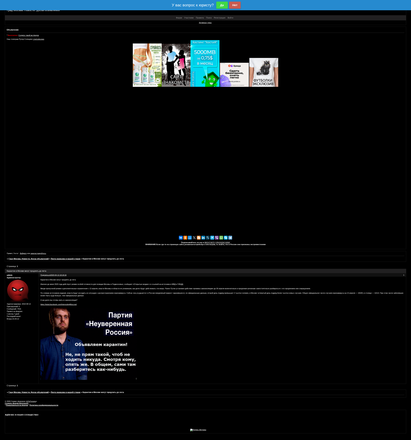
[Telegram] (230, 238)
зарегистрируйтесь (38, 253)
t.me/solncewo (38, 39)
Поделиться (45, 275)
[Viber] (217, 238)
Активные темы (205, 23)
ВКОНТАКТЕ (210, 242)
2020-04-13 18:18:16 (58, 275)
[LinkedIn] (203, 238)
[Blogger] (199, 238)
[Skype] (226, 238)
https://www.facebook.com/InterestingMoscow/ (58, 304)
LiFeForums (31, 401)
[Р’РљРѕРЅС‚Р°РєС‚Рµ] (181, 238)
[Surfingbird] (212, 238)
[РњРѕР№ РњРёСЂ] (190, 238)
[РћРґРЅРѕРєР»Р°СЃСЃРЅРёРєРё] (185, 238)
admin (9, 275)
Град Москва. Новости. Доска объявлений (29, 259)
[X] (194, 238)
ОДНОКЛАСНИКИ (222, 242)
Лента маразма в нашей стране (65, 259)
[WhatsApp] (221, 238)
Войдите (23, 253)
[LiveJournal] (208, 238)
